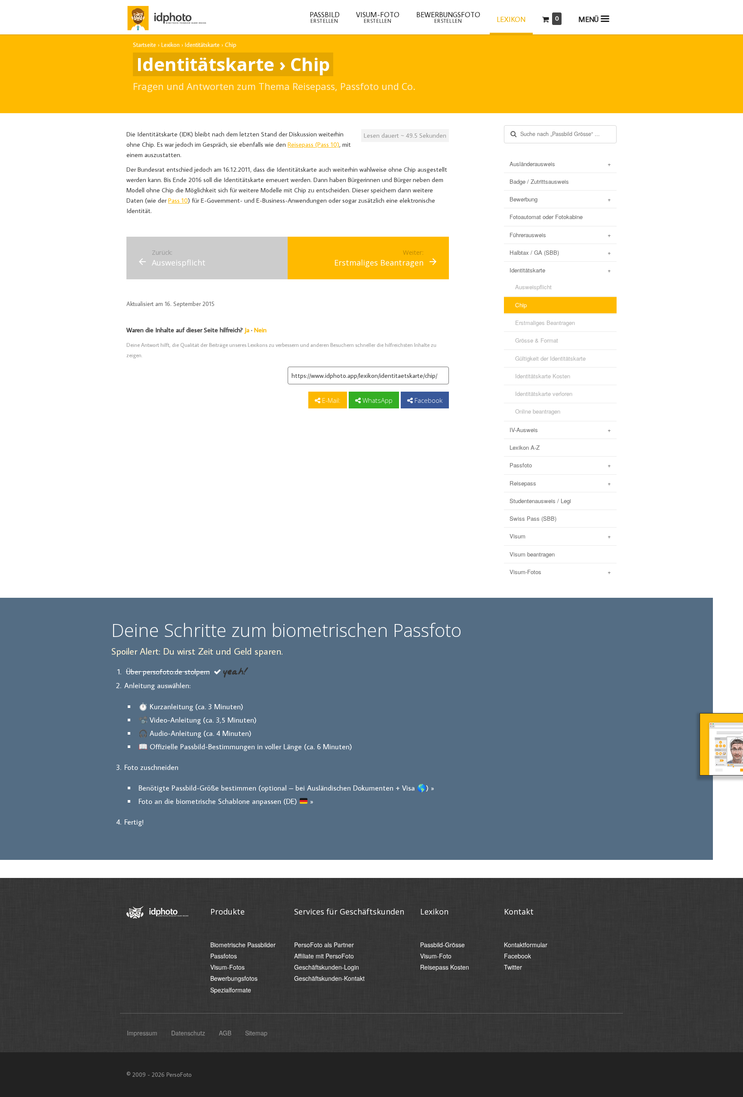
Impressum (142, 1033)
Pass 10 (178, 200)
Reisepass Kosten (444, 967)
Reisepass (523, 483)
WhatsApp (377, 400)
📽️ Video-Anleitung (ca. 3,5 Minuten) (197, 720)
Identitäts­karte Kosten (542, 376)
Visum (517, 536)
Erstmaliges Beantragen (545, 322)
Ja (247, 330)
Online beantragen (537, 411)
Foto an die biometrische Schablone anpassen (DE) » (225, 801)
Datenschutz (188, 1033)
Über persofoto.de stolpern (168, 672)
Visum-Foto (435, 956)
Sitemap (256, 1033)
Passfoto (521, 465)
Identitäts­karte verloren (543, 393)
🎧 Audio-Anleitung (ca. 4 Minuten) (195, 733)
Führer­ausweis (528, 235)
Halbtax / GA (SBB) (534, 252)
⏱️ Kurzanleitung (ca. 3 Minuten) (190, 706)
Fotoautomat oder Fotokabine (546, 217)
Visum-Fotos (525, 572)
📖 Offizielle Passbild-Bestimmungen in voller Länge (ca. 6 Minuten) (245, 746)
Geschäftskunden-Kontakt (329, 978)
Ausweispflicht (533, 287)
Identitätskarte (527, 270)
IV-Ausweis (524, 430)
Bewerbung (523, 199)
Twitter (513, 967)
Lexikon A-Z (525, 447)
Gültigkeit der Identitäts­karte (550, 358)
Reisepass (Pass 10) (313, 144)
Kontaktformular (525, 945)
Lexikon (511, 19)
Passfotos (223, 956)
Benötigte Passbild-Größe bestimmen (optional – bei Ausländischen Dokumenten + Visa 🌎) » (286, 788)
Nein (260, 330)
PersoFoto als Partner (324, 945)
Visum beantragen (532, 554)
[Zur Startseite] (166, 16)
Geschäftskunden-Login (326, 967)
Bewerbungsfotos (234, 978)
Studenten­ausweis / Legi (540, 501)
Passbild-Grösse (442, 945)
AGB (225, 1033)
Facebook (427, 400)
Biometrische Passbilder (243, 945)
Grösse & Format (536, 340)
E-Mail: (330, 400)
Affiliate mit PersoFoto (324, 956)
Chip (521, 305)
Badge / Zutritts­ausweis (539, 181)
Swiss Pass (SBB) (533, 518)
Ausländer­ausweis (532, 164)
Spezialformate (230, 990)
